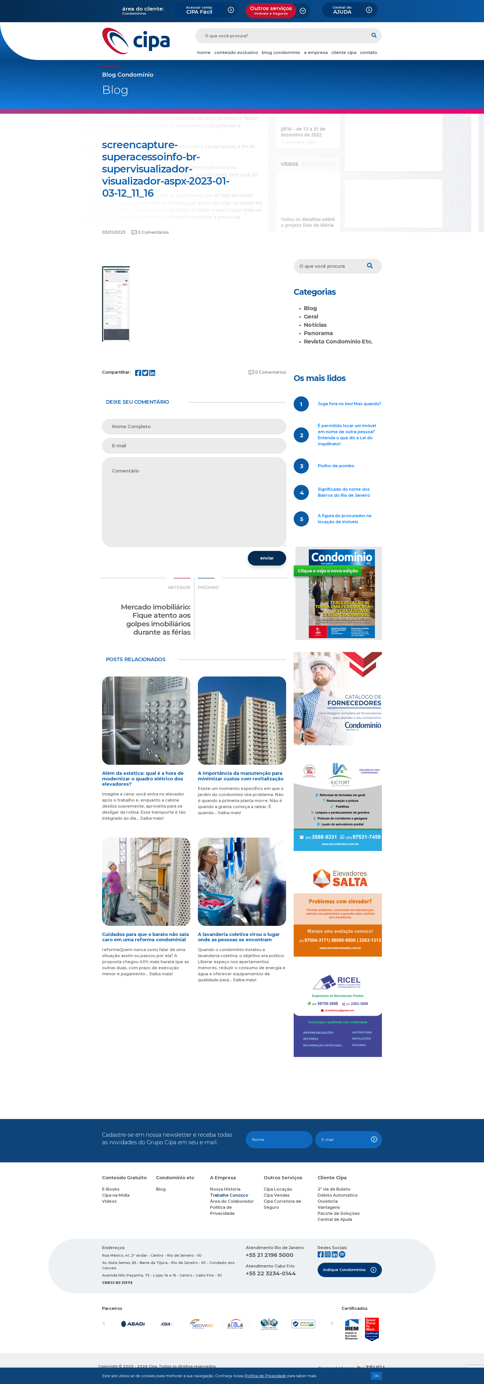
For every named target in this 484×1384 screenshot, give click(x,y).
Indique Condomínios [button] (344, 1269)
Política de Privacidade (265, 1376)
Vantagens (329, 1207)
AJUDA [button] (342, 10)
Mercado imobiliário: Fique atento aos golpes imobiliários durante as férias (155, 620)
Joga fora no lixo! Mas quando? (349, 403)
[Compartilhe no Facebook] (138, 374)
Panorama (318, 333)
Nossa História (225, 1189)
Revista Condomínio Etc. (338, 341)
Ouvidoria (328, 1201)
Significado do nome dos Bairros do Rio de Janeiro (344, 492)
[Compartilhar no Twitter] (145, 374)
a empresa (316, 52)
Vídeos (109, 1201)
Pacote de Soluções (339, 1213)
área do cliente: (143, 8)
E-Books (110, 1189)
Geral (311, 316)
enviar (267, 558)
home (203, 52)
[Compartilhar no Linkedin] (152, 374)
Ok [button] (376, 1376)
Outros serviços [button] (271, 10)
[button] (119, 1324)
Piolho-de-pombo (336, 465)
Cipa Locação (278, 1189)
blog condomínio (281, 52)
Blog (310, 308)
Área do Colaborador (232, 1201)
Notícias (315, 324)
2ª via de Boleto (334, 1189)
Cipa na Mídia (116, 1195)
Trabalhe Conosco (229, 1195)
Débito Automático (338, 1195)
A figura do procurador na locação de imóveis (344, 518)
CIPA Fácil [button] (199, 10)
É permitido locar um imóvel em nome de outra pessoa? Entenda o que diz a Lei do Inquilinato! (347, 434)
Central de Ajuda (335, 1219)
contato (368, 52)
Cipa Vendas (277, 1195)
